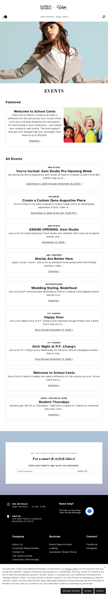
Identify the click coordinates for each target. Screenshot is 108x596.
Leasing (53, 548)
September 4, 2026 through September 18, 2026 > (54, 184)
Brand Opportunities (60, 544)
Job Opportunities (22, 556)
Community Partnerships (25, 560)
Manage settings (71, 591)
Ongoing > (34, 141)
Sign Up (82, 471)
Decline (100, 591)
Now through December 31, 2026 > (54, 330)
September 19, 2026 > (54, 242)
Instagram (91, 548)
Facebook (92, 544)
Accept (88, 591)
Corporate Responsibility (25, 548)
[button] (5, 17)
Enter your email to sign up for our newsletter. (54, 465)
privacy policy (71, 569)
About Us (17, 544)
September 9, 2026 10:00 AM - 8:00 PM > (54, 213)
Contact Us (18, 552)
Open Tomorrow (47, 17)
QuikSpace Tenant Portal (62, 552)
